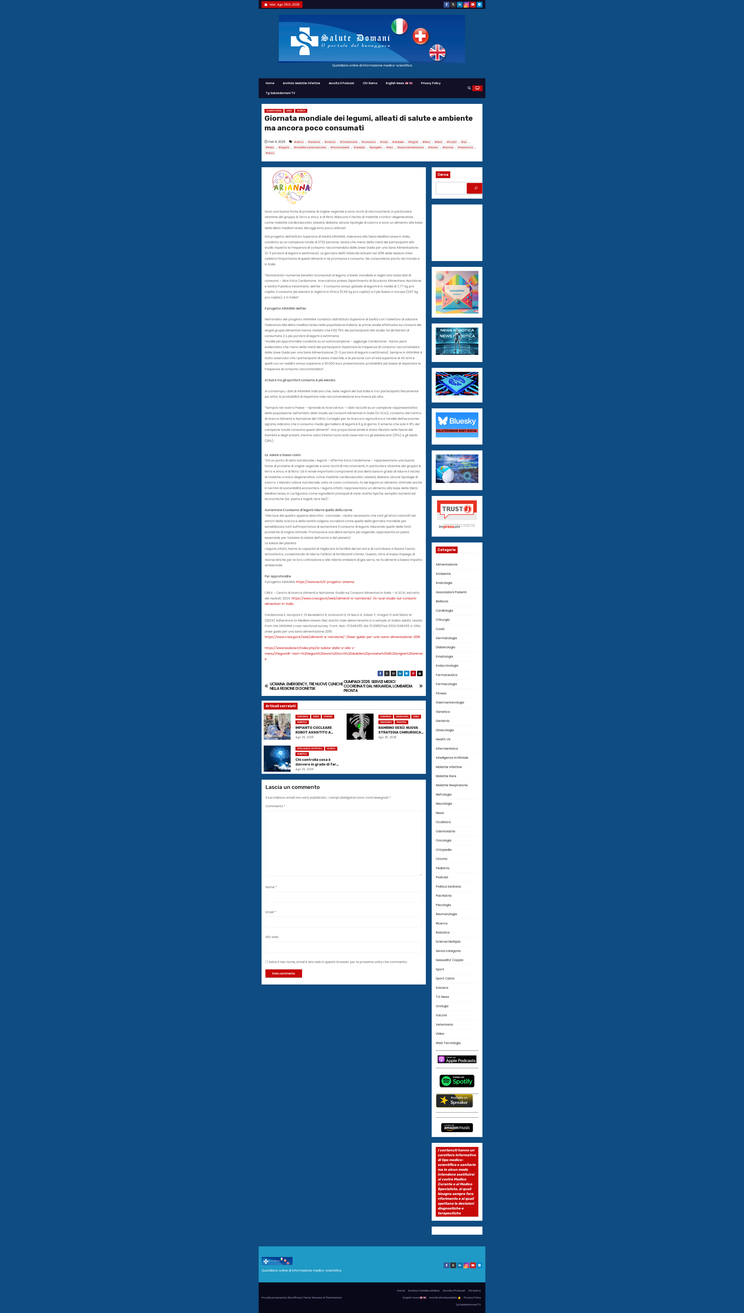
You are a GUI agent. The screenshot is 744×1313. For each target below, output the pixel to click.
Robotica (302, 722)
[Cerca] (476, 188)
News (289, 110)
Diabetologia (445, 647)
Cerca (443, 174)
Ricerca (301, 110)
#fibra (438, 142)
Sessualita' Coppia (449, 960)
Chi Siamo (370, 83)
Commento (275, 806)
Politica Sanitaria (448, 886)
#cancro (330, 142)
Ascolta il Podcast (341, 83)
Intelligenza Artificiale (309, 748)
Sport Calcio (445, 978)
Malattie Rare (446, 776)
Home (270, 83)
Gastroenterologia (450, 702)
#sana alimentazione (410, 147)
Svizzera (442, 987)
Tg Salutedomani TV (280, 93)
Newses (317, 1297)
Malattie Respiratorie (452, 785)
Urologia (442, 1006)
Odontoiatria (445, 831)
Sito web (271, 937)
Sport (440, 969)
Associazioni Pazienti (451, 592)
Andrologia (444, 583)
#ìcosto (451, 142)
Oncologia (386, 722)
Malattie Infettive (449, 767)
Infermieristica (447, 748)
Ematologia (444, 656)
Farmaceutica (446, 675)
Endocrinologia (447, 665)
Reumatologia (446, 914)
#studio (433, 147)
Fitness (441, 693)
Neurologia (402, 716)
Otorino (328, 716)
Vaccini (441, 1015)
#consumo (368, 142)
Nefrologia (443, 794)
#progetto (375, 147)
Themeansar (334, 1297)
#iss (464, 142)
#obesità (359, 147)
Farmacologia (446, 684)
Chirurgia (302, 716)
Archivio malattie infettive (301, 83)
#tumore (448, 147)
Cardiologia (444, 610)
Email (270, 912)
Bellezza (442, 601)
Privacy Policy (431, 83)
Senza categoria (448, 951)
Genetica (443, 712)
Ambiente (443, 574)
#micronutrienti (340, 147)
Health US (443, 739)
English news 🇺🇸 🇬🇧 (399, 83)
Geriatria (442, 721)
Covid (440, 629)
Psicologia (443, 905)
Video (440, 1033)
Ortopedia (443, 849)
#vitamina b (465, 147)
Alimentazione (274, 110)
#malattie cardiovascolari (310, 147)
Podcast (442, 877)
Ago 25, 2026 (304, 737)
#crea (384, 142)
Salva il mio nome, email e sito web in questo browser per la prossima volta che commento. (338, 962)
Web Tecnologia (448, 1043)
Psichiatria (443, 895)
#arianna (314, 142)
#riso (389, 147)
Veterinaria (444, 1024)
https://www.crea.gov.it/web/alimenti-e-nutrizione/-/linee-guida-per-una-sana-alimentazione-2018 (342, 637)
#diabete (398, 142)
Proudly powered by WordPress (282, 1297)
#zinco (270, 153)
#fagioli (413, 142)
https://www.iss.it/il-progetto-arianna (325, 582)
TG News (442, 997)
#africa (298, 142)
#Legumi (283, 147)
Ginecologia (445, 730)
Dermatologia (446, 638)
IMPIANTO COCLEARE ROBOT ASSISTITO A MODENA (313, 732)
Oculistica (443, 822)
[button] (469, 88)
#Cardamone (348, 142)
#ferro (426, 142)
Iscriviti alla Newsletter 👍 (445, 1297)
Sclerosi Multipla (448, 941)
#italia (270, 147)
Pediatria (401, 722)
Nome (271, 887)
